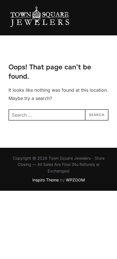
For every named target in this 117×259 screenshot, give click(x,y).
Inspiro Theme (45, 179)
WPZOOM (75, 179)
